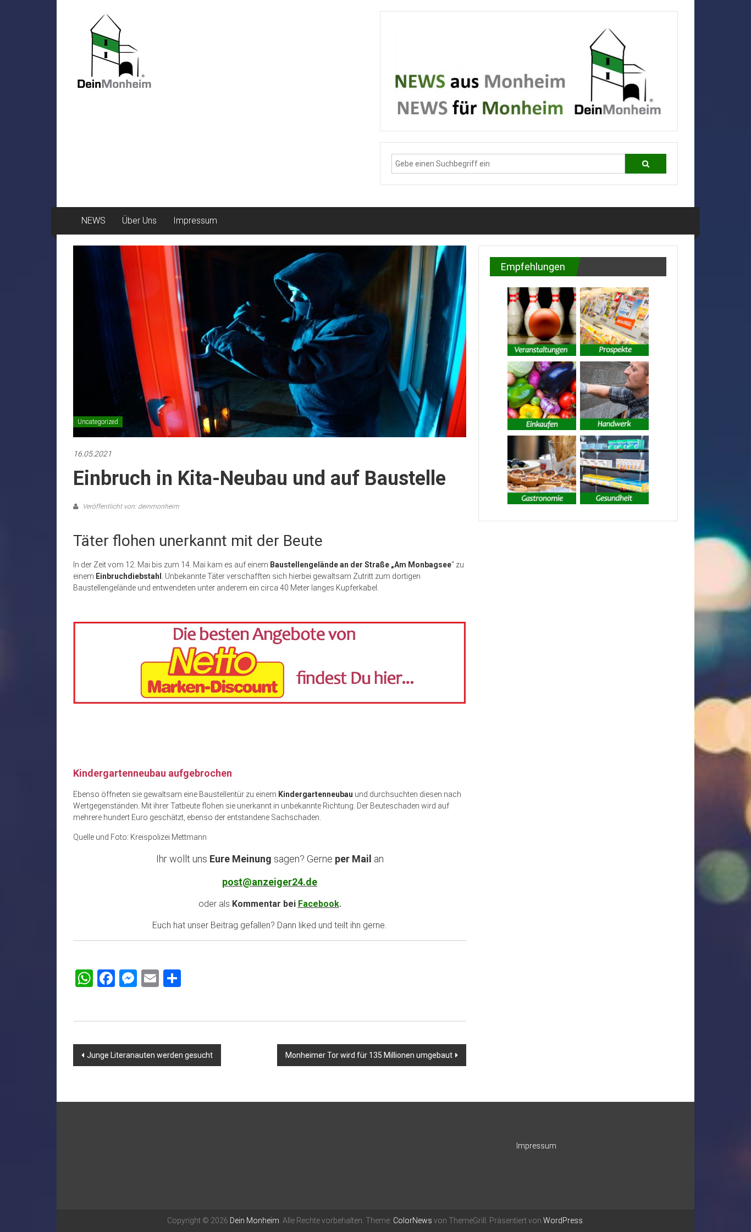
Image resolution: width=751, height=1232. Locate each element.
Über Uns (139, 220)
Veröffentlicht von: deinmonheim (130, 506)
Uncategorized (98, 422)
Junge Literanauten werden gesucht (150, 1055)
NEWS (93, 220)
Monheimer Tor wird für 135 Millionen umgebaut (368, 1055)
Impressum (195, 220)
